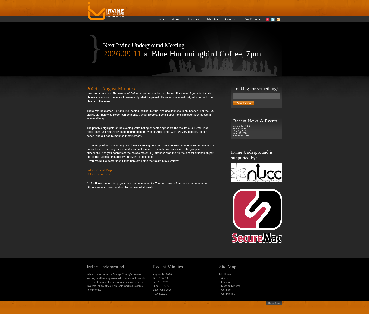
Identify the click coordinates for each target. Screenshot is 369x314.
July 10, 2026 (240, 131)
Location (194, 19)
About (176, 19)
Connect (230, 19)
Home (160, 19)
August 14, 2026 (241, 126)
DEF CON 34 (239, 128)
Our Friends (252, 19)
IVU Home (225, 274)
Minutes (212, 19)
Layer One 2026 (241, 135)
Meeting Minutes (230, 286)
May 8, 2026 (160, 293)
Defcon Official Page (99, 170)
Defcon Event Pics (98, 174)
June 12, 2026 (240, 133)
